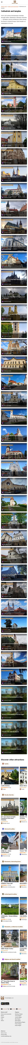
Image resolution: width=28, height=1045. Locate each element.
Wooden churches (9, 795)
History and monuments (13, 6)
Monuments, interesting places (12, 861)
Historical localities (9, 829)
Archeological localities (10, 894)
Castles (6, 763)
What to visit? (4, 6)
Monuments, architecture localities (13, 926)
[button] (25, 783)
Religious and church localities (12, 959)
